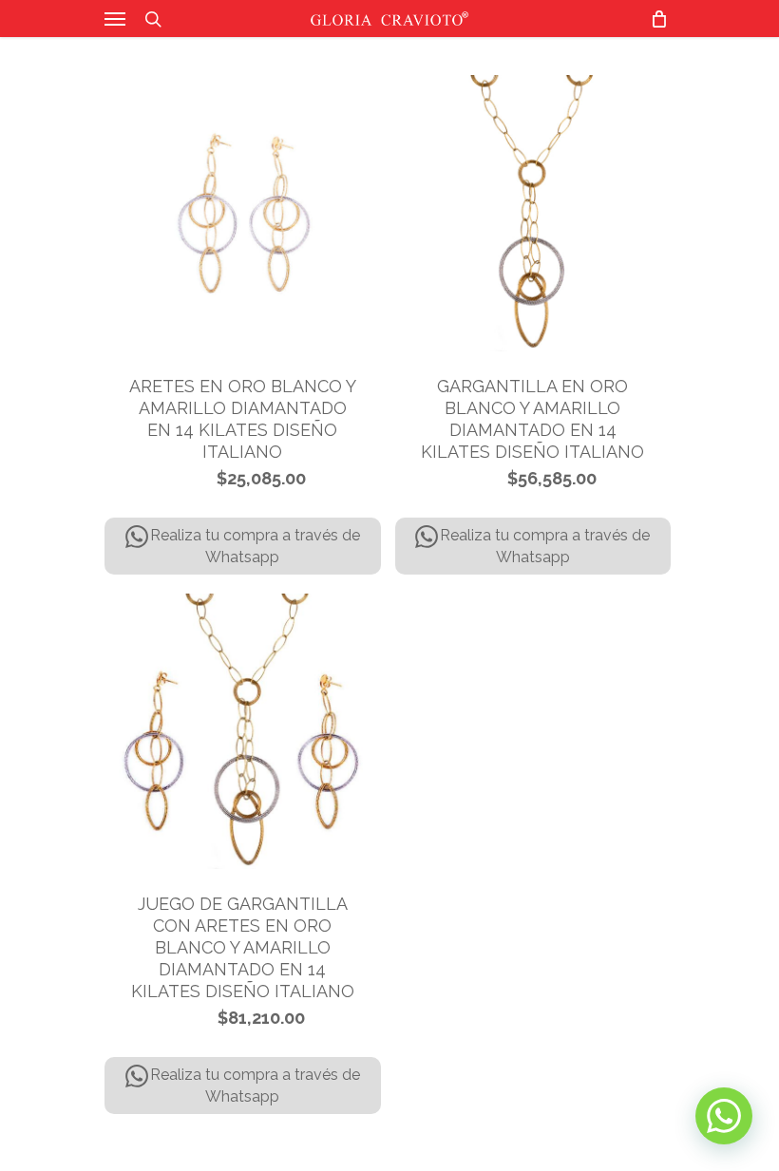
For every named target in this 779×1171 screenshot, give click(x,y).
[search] (153, 18)
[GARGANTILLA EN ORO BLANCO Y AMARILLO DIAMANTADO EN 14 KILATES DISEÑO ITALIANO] (533, 213)
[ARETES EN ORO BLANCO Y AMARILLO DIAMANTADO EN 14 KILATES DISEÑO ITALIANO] (242, 213)
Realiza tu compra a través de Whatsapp (255, 546)
